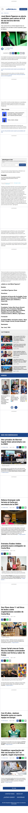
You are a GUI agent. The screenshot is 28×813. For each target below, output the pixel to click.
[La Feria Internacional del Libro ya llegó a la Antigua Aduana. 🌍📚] (15, 386)
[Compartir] (23, 53)
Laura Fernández (16, 577)
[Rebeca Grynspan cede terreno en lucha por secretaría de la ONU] (13, 517)
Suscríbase (21, 797)
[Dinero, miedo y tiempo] (4, 120)
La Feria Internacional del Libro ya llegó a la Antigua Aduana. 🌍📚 (15, 398)
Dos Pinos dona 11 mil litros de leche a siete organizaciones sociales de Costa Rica (12, 610)
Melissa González (6, 616)
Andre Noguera (5, 720)
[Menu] (2, 9)
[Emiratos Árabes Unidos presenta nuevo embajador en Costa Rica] (13, 563)
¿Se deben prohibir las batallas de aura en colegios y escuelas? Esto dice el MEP (20, 361)
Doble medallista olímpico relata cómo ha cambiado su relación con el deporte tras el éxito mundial (20, 353)
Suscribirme (22, 164)
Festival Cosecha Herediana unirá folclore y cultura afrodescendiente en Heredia (20, 368)
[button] (23, 9)
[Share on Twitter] (16, 53)
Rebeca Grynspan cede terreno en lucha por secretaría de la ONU (10, 502)
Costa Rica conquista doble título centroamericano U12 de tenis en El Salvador (19, 345)
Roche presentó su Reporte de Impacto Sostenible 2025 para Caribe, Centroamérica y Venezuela (5, 399)
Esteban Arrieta (9, 48)
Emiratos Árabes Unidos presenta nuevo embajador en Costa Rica (13, 546)
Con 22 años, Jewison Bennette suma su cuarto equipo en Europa (11, 715)
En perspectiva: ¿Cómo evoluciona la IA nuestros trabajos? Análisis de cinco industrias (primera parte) (16, 114)
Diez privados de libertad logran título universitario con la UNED (13, 442)
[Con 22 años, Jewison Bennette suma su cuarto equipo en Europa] (13, 730)
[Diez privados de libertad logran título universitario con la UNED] (13, 457)
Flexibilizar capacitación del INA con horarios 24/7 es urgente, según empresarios (12, 752)
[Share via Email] (21, 53)
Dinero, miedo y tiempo (13, 120)
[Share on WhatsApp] (18, 53)
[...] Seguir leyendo (5, 472)
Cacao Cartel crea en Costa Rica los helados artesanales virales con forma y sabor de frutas (13, 651)
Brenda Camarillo (6, 550)
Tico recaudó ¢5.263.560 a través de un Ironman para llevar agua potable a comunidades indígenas (19, 338)
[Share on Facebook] (13, 53)
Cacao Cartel (22, 682)
